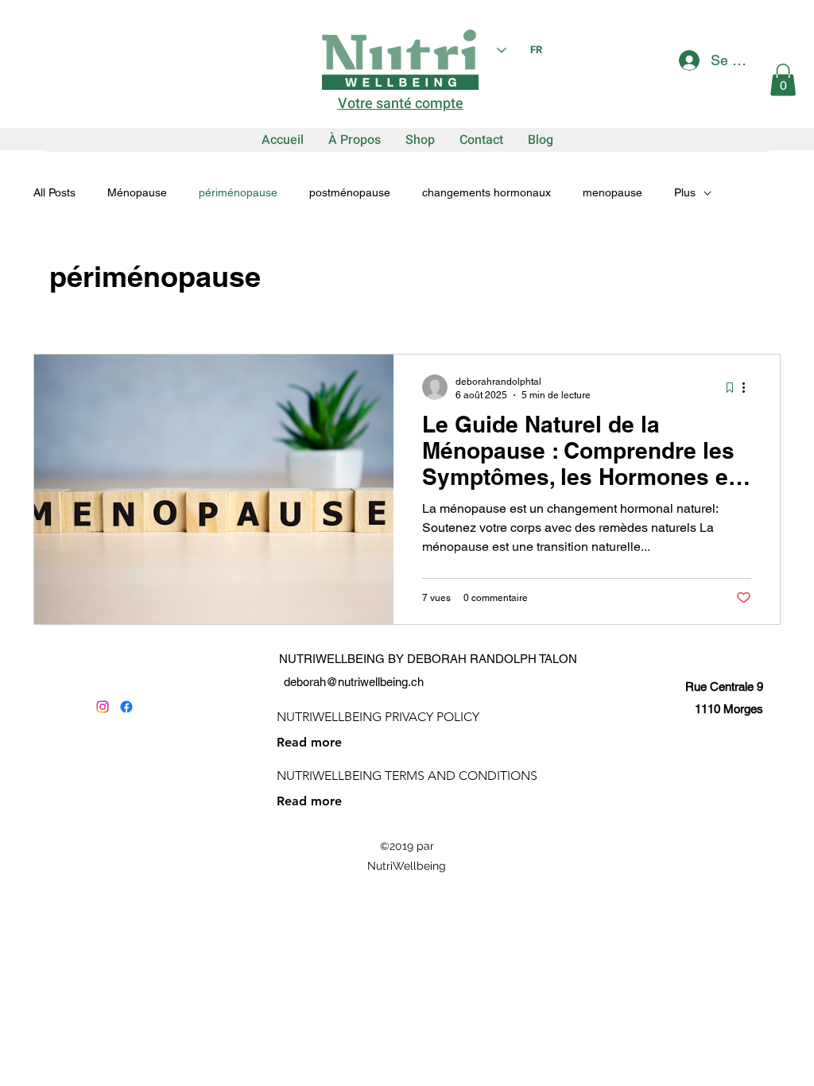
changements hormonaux (486, 192)
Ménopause (137, 192)
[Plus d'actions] (748, 387)
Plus (685, 192)
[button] (783, 80)
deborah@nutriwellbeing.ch (354, 681)
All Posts (54, 192)
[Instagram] (102, 707)
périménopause (238, 192)
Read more (309, 742)
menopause (612, 192)
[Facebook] (126, 707)
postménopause (349, 192)
